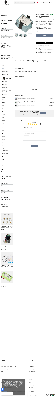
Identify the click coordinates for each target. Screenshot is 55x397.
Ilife (2, 126)
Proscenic (3, 136)
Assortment (4, 15)
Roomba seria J (4, 97)
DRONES (2, 185)
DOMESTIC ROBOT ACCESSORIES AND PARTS (18, 10)
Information (3, 376)
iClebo (3, 118)
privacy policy (12, 383)
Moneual (3, 65)
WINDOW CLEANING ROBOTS (6, 37)
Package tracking (4, 364)
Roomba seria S (33, 10)
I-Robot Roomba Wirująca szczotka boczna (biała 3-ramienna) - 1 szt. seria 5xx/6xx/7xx (6, 227)
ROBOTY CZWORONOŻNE (5, 199)
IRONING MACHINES (4, 53)
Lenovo (3, 148)
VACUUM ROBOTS (4, 23)
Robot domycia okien (4, 204)
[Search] (34, 3)
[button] (16, 23)
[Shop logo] (5, 2)
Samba (3, 129)
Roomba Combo (4, 94)
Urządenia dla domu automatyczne (7, 208)
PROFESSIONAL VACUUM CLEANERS (5, 50)
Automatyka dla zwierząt (5, 18)
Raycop (3, 123)
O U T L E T (3, 178)
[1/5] (28, 124)
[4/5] (35, 124)
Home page (7, 10)
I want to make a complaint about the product (8, 366)
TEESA (3, 166)
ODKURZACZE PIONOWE (5, 190)
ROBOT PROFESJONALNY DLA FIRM (6, 21)
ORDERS (3, 360)
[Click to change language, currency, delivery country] (38, 2)
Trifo (2, 165)
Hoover (3, 121)
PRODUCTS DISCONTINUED (6, 176)
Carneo (3, 117)
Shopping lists (31, 366)
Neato (2, 66)
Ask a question (42, 113)
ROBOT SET (3, 169)
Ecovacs (3, 99)
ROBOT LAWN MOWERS (5, 30)
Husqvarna (3, 114)
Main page (3, 6)
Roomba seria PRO (5, 71)
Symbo (3, 124)
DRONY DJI (3, 192)
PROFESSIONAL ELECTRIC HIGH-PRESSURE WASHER (7, 58)
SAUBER (3, 159)
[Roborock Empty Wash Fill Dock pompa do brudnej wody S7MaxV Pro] (7, 239)
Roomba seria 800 (5, 75)
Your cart (30, 364)
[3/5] (32, 124)
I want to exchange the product (6, 369)
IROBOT (36, 89)
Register (30, 363)
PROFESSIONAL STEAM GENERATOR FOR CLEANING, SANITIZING (6, 46)
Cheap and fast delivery (41, 46)
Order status (3, 363)
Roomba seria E (4, 87)
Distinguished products (26, 6)
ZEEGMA (3, 152)
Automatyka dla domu (4, 206)
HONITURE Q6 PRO (5, 153)
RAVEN (3, 142)
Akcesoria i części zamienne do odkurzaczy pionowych (6, 150)
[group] (24, 23)
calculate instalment (47, 52)
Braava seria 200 (4, 81)
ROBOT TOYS (3, 43)
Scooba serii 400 (4, 84)
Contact (2, 371)
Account (31, 360)
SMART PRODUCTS (4, 183)
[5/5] (37, 124)
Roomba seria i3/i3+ (5, 96)
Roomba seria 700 (5, 74)
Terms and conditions (48, 6)
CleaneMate (3, 120)
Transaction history (32, 369)
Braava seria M (4, 91)
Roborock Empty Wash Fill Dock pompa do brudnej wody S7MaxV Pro (6, 247)
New (7, 6)
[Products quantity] (38, 32)
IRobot (29, 10)
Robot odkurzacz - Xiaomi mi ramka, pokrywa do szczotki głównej (7, 266)
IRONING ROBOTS (4, 28)
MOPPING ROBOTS (4, 35)
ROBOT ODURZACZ (4, 197)
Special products (35, 6)
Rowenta (3, 145)
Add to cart (45, 35)
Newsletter (30, 372)
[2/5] (30, 124)
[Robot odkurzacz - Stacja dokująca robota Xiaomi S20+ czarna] (16, 98)
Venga (2, 162)
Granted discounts (32, 371)
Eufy (2, 133)
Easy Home (3, 139)
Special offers (12, 6)
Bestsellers (18, 6)
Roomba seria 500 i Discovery (6, 90)
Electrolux (3, 111)
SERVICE (2, 171)
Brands (41, 6)
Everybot (3, 105)
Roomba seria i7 (4, 88)
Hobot (2, 108)
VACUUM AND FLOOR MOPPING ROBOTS (6, 40)
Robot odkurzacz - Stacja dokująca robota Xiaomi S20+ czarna (26, 99)
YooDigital (3, 102)
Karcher (3, 130)
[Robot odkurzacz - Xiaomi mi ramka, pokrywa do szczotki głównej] (7, 258)
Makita (3, 127)
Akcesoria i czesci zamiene (5, 211)
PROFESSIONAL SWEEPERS (6, 55)
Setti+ (2, 156)
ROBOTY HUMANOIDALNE (5, 201)
